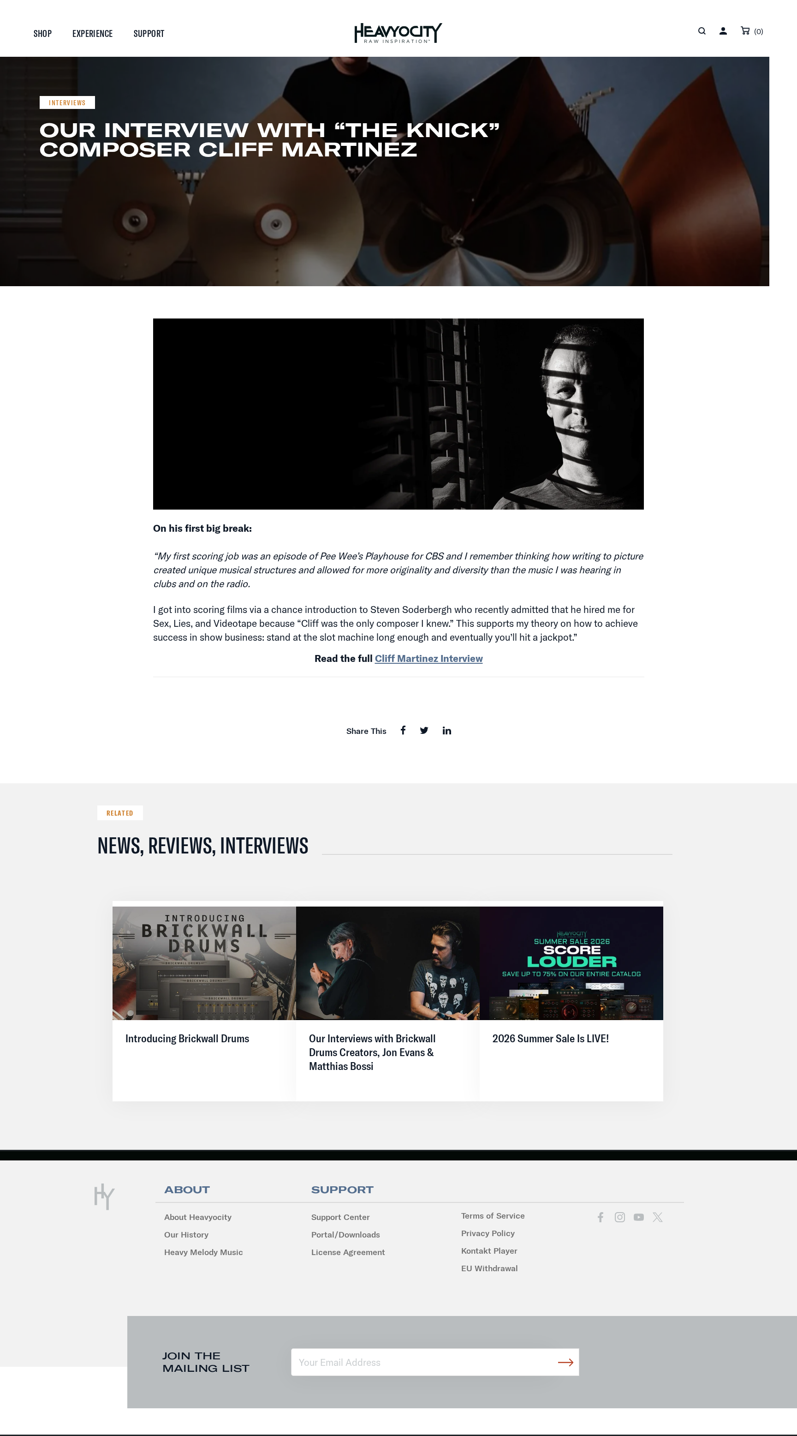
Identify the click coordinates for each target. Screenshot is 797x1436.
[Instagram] (619, 1217)
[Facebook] (600, 1217)
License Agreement (348, 1252)
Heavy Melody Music (203, 1252)
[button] (702, 31)
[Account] (723, 31)
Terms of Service (493, 1215)
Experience (92, 33)
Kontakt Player (489, 1250)
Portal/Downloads (345, 1234)
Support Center (340, 1217)
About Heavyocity (198, 1217)
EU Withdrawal (489, 1268)
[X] (657, 1217)
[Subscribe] (565, 1362)
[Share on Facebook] (403, 730)
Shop (43, 33)
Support (149, 33)
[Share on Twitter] (424, 730)
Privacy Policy (488, 1233)
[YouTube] (638, 1217)
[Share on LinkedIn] (447, 730)
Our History (186, 1234)
